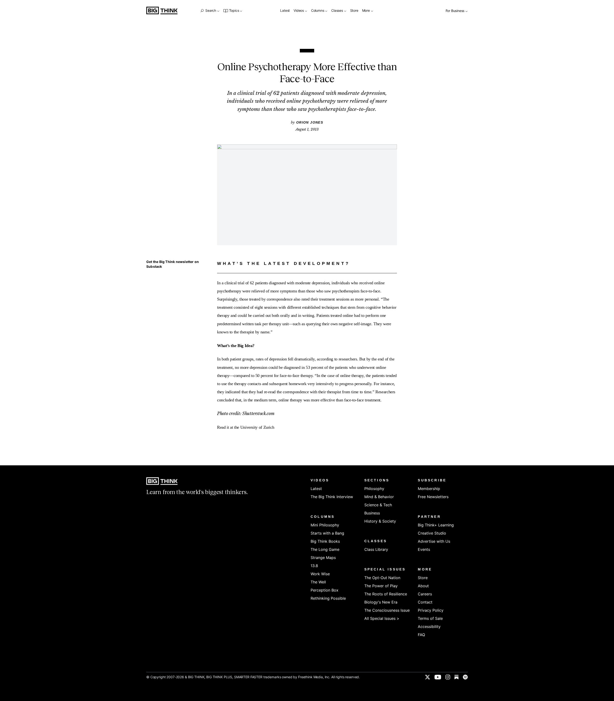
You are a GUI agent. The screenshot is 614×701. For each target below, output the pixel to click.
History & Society (380, 521)
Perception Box (324, 590)
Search (210, 10)
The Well (318, 582)
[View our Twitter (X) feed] (427, 677)
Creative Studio (432, 533)
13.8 (314, 565)
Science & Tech (378, 504)
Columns (318, 10)
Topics (234, 10)
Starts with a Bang (327, 533)
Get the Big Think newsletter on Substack (172, 264)
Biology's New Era (380, 602)
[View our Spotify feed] (465, 677)
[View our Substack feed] (457, 677)
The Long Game (325, 549)
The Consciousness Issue (387, 610)
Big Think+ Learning (436, 525)
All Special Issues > (381, 618)
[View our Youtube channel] (437, 677)
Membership (429, 488)
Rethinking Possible (328, 598)
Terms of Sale (430, 618)
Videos (299, 10)
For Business (455, 11)
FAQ (421, 634)
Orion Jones (309, 122)
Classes (337, 10)
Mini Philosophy (325, 525)
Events (424, 549)
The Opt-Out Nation (382, 577)
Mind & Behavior (379, 496)
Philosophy (374, 488)
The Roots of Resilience (385, 594)
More (366, 10)
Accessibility (429, 626)
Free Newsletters (433, 496)
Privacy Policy (430, 610)
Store (354, 10)
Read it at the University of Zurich (245, 427)
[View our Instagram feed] (447, 677)
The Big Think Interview (332, 496)
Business (372, 513)
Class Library (376, 549)
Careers (425, 594)
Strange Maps (323, 557)
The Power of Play (381, 585)
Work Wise (320, 573)
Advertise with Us (434, 541)
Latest (285, 10)
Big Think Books (325, 541)
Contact (425, 602)
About (423, 585)
